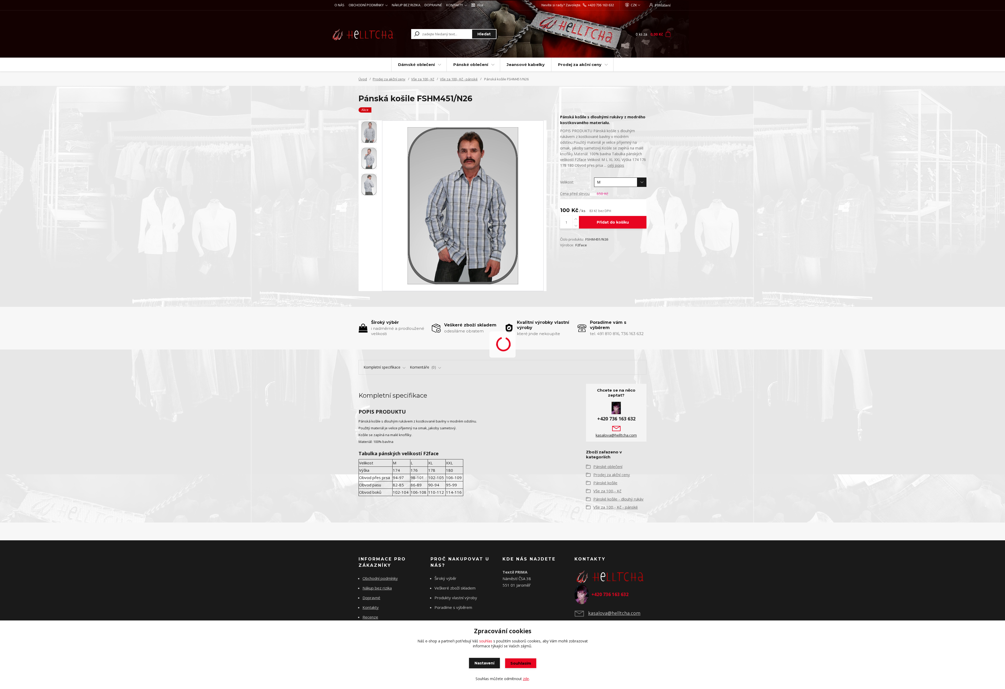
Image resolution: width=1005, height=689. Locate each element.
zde (526, 678)
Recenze (370, 617)
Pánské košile (605, 482)
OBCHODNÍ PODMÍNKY (366, 5)
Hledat (484, 34)
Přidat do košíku (613, 222)
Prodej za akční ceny (579, 64)
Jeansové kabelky (526, 64)
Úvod (363, 79)
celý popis (615, 165)
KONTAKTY (454, 5)
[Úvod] (364, 34)
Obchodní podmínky (380, 578)
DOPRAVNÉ (433, 5)
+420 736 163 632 (601, 5)
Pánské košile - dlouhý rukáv (618, 499)
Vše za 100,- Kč (422, 79)
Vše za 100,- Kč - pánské (459, 79)
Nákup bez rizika (377, 588)
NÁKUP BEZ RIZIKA (406, 5)
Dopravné (371, 597)
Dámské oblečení (416, 64)
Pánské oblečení (470, 64)
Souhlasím (520, 663)
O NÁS (339, 5)
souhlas (485, 640)
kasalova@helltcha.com (616, 435)
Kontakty (370, 607)
